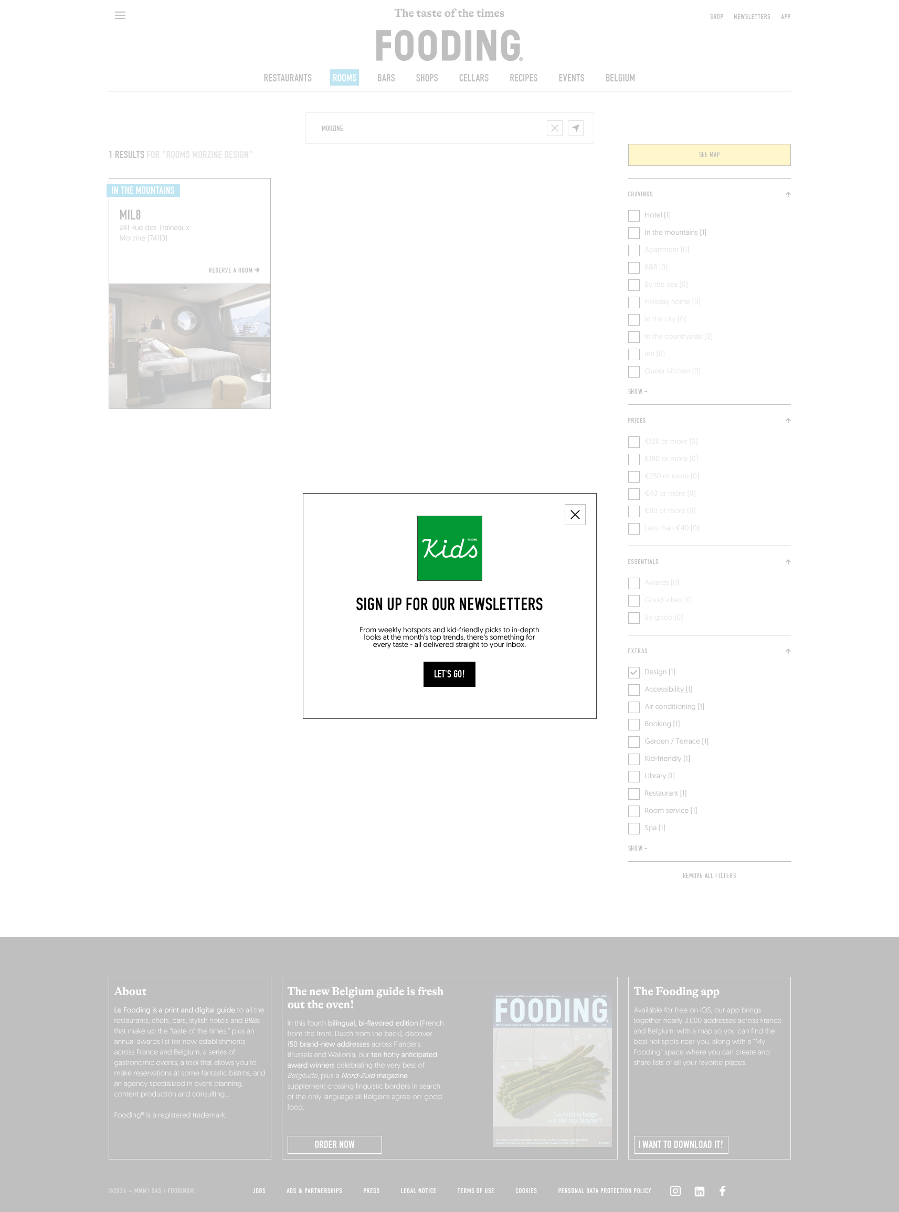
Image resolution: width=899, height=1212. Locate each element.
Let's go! (449, 674)
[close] (575, 514)
